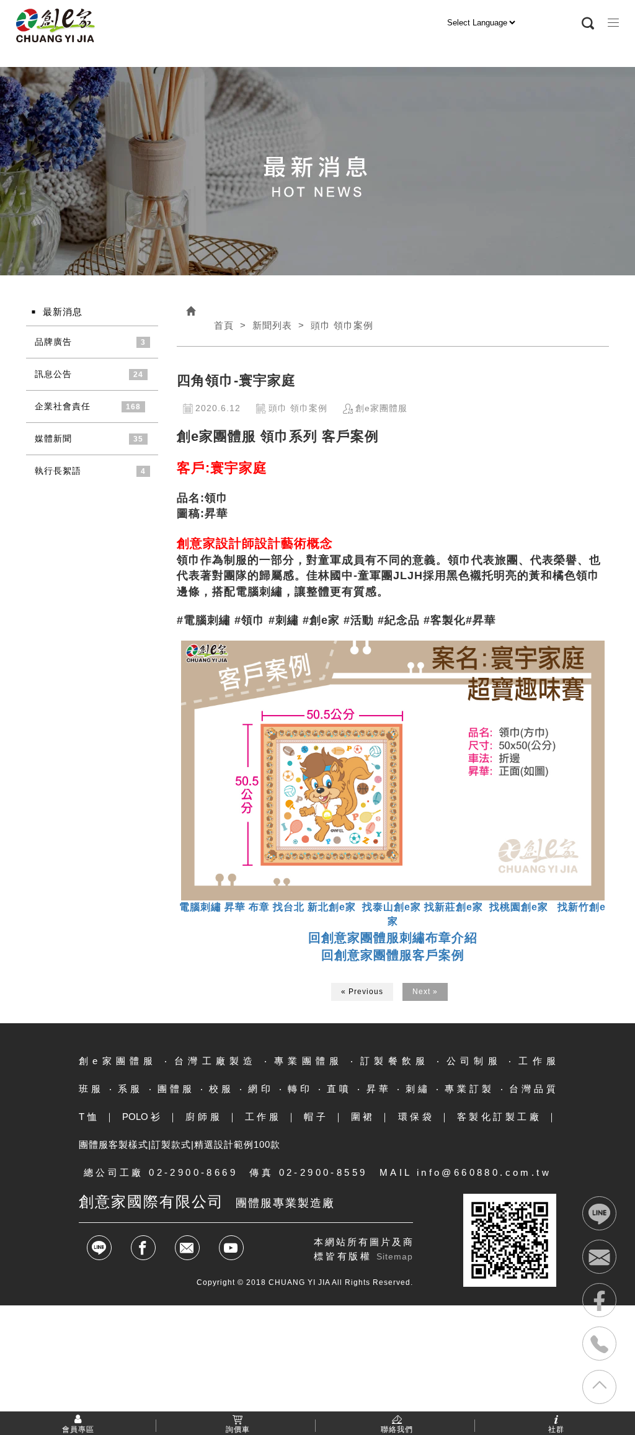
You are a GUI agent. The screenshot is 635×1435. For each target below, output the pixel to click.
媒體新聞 (53, 438)
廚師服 (203, 1116)
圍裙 (363, 1116)
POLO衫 (142, 1116)
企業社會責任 (63, 406)
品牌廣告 (53, 342)
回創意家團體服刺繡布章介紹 (392, 937)
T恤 (89, 1116)
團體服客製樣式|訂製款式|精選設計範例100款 (179, 1144)
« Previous (362, 991)
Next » (425, 991)
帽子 (316, 1116)
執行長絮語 (58, 471)
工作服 (263, 1116)
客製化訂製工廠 (499, 1116)
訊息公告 (53, 374)
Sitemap (394, 1256)
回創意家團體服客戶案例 (392, 955)
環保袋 (416, 1116)
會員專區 (78, 1429)
